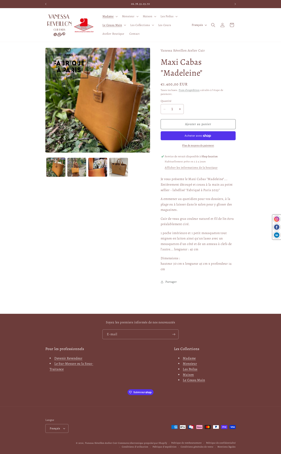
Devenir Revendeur (68, 358)
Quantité (166, 101)
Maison (188, 374)
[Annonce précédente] (45, 4)
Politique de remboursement (186, 442)
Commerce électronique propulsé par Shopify (142, 443)
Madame (189, 358)
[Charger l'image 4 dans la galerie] (118, 167)
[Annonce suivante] (235, 4)
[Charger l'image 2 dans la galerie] (76, 167)
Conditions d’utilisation (135, 446)
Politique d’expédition (165, 446)
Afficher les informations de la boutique (191, 167)
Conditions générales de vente (197, 446)
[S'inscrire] (173, 334)
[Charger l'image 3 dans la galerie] (97, 167)
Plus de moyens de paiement (198, 145)
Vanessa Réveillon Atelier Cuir (101, 443)
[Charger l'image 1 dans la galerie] (56, 167)
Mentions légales (226, 446)
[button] (109, 16)
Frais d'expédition (189, 90)
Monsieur (190, 363)
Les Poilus (190, 369)
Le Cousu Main (194, 380)
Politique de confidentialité (221, 442)
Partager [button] (171, 282)
